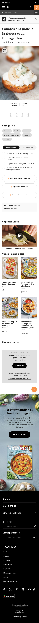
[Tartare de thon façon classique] (10, 268)
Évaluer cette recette (23, 42)
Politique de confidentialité (19, 612)
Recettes (5, 552)
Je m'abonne (21, 435)
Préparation (28, 147)
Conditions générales (20, 617)
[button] (36, 7)
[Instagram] (17, 589)
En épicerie (6, 569)
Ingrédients (11, 147)
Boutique (6, 556)
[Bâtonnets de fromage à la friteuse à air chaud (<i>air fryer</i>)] (29, 307)
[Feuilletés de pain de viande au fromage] (10, 307)
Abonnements (7, 564)
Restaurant (6, 560)
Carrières (6, 577)
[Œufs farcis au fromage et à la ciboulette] (29, 268)
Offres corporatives (9, 573)
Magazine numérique (10, 581)
